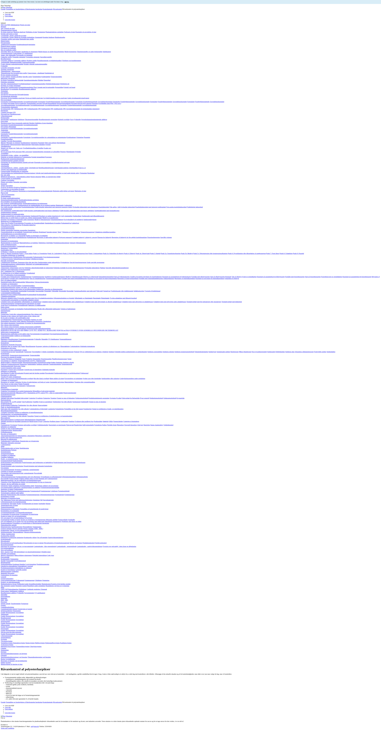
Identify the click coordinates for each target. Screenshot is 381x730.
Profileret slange (55, 421)
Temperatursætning (55, 364)
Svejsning (113, 398)
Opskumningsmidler (28, 62)
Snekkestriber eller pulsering (110, 378)
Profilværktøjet (5, 405)
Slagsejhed (47, 80)
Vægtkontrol (64, 421)
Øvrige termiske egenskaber (9, 75)
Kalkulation (4, 239)
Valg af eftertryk (237, 277)
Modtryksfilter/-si (6, 362)
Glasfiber (4, 141)
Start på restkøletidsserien (37, 278)
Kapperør (26, 384)
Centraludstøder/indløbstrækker (10, 293)
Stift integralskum (19, 552)
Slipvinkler (13, 503)
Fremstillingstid (23, 305)
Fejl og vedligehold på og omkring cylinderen (94, 352)
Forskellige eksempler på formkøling (12, 309)
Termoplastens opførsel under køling (12, 493)
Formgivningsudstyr (7, 578)
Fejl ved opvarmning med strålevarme (33, 521)
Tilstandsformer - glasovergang (10, 71)
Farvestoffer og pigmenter (24, 55)
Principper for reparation (8, 546)
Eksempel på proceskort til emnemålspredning (209, 278)
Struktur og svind (36, 319)
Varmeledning (36, 77)
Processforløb (5, 557)
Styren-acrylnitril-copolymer (34, 98)
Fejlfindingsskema (6, 432)
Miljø (2, 587)
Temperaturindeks (56, 77)
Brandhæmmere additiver (9, 593)
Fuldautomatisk (38, 257)
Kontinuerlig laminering (15, 537)
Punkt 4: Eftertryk (129, 253)
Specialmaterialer (48, 500)
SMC (6, 600)
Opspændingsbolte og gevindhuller (12, 232)
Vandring (71, 421)
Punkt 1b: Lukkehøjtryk (55, 253)
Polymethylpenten (23, 94)
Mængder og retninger (13, 143)
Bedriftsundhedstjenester (46, 168)
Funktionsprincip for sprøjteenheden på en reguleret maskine (36, 205)
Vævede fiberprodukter (14, 141)
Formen (3, 423)
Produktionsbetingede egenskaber (98, 398)
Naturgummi (17, 611)
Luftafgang (54, 491)
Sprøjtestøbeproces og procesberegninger (13, 234)
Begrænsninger (10, 612)
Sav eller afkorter (66, 402)
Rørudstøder (97, 298)
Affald (58, 177)
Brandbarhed (5, 89)
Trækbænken (57, 402)
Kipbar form (5, 437)
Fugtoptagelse (26, 157)
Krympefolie (180, 398)
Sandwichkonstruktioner (55, 537)
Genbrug (3, 180)
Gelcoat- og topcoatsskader (24, 546)
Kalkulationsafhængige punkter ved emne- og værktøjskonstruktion (22, 287)
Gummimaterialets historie (9, 609)
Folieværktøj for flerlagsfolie (131, 398)
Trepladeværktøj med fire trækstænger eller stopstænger (203, 302)
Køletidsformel (31, 237)
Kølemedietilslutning (30, 309)
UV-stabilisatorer (27, 53)
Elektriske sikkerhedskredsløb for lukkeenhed (39, 268)
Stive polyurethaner (7, 550)
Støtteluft (105, 421)
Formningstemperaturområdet (50, 487)
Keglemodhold (41, 294)
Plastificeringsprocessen (59, 359)
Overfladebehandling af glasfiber (33, 148)
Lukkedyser (75, 223)
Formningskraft (35, 491)
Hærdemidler (5, 119)
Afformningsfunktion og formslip (63, 298)
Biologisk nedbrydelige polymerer (63, 191)
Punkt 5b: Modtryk (187, 253)
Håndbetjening (17, 257)
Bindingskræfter (60, 37)
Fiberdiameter (70, 152)
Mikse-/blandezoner (245, 352)
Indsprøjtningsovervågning (21, 259)
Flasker (20, 384)
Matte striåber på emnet (57, 378)
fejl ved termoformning (19, 516)
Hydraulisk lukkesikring (92, 268)
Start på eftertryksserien (217, 277)
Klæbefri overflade (64, 119)
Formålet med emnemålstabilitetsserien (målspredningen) (156, 278)
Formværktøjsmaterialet (8, 580)
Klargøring (4, 369)
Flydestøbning (64, 262)
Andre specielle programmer (95, 262)
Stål (41, 500)
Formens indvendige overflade (27, 425)
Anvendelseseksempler (30, 102)
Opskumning (14, 559)
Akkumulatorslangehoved (9, 436)
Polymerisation (5, 43)
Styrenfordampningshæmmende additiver (94, 119)
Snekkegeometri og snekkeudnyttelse (12, 214)
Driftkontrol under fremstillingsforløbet (29, 584)
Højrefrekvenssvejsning (8, 646)
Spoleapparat (76, 402)
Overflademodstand (24, 84)
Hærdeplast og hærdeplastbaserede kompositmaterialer (36, 191)
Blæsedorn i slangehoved (43, 436)
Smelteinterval (49, 73)
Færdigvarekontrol (101, 543)
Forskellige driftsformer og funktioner (12, 255)
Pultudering (4, 537)
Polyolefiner (4, 93)
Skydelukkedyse (16, 225)
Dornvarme (17, 366)
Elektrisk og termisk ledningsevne (11, 157)
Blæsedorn (120, 425)
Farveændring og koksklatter (73, 378)
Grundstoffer (5, 37)
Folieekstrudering (6, 396)
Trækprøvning (30, 386)
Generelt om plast (9, 28)
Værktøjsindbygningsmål (24, 246)
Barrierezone (235, 352)
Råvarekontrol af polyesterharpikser (12, 543)
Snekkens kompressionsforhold (184, 352)
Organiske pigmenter (18, 57)
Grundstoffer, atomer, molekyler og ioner (13, 35)
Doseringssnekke (46, 359)
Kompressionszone (13, 364)
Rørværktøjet (5, 402)
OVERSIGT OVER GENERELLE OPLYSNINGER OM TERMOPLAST (94, 330)
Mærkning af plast (80, 191)
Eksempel (4, 184)
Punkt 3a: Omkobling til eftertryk (113, 253)
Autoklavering (10, 534)
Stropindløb (62, 291)
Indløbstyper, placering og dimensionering (49, 289)
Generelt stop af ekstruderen (33, 369)
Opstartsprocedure (6, 430)
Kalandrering (60, 409)
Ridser (3, 378)
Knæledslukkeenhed (28, 207)
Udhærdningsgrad (6, 116)
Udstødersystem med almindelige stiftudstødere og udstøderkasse (21, 302)
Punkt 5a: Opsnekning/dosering (171, 253)
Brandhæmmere (6, 59)
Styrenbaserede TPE (7, 109)
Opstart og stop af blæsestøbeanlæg (12, 428)
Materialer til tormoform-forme (10, 498)
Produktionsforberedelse (8, 246)
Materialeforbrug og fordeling (28, 243)
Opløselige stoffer (6, 57)
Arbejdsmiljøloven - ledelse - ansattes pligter (14, 168)
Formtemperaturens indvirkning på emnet (27, 303)
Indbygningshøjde (88, 425)
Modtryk (37, 219)
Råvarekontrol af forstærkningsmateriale (56, 543)
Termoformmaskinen (7, 453)
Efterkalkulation (81, 243)
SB (15, 330)
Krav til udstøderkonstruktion (44, 298)
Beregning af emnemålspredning (185, 278)
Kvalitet (11, 373)
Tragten (3, 359)
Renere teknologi (36, 177)
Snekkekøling (331, 352)
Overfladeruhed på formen (30, 503)
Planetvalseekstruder (69, 393)
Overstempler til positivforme (29, 514)
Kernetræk (14, 262)
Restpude (228, 277)
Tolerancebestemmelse (42, 282)
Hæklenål (4, 294)
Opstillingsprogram (7, 257)
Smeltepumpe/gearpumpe (9, 386)
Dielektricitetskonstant (53, 84)
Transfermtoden (16, 603)
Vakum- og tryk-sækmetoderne (19, 530)
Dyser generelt (144, 398)
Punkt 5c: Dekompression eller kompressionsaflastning (210, 253)
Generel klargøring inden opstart (11, 368)
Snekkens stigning (168, 352)
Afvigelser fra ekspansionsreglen (35, 323)
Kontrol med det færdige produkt (34, 373)
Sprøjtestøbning (6, 196)
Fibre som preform (50, 143)
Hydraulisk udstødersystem (25, 298)
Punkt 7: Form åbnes (272, 253)
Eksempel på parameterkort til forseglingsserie (357, 277)
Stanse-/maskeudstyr (156, 425)
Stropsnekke (37, 359)
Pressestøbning (27, 527)
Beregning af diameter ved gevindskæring (14, 661)
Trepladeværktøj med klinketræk (232, 302)
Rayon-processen (6, 152)
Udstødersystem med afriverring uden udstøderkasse (169, 302)
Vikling (3, 534)
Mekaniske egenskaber (8, 78)
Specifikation (5, 373)
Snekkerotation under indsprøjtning (49, 262)
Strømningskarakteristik (8, 393)
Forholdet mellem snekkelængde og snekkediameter (131, 352)
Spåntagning (5, 650)
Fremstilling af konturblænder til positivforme (34, 509)
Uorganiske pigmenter (33, 57)
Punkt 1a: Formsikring (40, 253)
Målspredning (30, 282)
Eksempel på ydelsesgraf (8, 375)
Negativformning (6, 464)
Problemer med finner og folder (71, 521)
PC (32, 330)
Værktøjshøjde (13, 248)
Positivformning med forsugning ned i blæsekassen (69, 462)
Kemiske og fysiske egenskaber (11, 85)
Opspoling (10, 412)
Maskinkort (4, 248)
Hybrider (78, 152)
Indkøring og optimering (8, 371)
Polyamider (11, 103)
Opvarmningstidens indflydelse (10, 487)
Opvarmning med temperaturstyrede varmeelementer (17, 473)
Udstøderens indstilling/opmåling (105, 232)
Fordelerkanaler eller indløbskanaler (122, 291)
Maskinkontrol (46, 584)
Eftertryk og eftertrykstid (90, 277)
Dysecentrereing (19, 223)
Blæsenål (4, 439)
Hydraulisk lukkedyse (29, 225)
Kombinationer (71, 137)
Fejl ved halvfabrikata (17, 518)
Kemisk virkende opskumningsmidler (35, 64)
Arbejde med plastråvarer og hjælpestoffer (14, 169)
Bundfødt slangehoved (22, 421)
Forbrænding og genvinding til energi (12, 189)
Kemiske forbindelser (28, 37)
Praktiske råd (43, 478)
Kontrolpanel (5, 353)
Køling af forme (15, 520)
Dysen (40, 421)
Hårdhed (40, 80)
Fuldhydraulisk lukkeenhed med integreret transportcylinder (53, 207)
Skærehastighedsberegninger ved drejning (14, 653)
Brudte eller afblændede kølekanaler (49, 309)
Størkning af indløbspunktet (36, 305)
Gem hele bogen (10, 20)
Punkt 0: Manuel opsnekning (10, 253)
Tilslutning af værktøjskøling (71, 232)
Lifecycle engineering (7, 194)
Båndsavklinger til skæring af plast (11, 664)
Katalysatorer (5, 591)
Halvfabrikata (61, 143)
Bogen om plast (25, 25)
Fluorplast (95, 103)
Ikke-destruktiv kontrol (8, 586)
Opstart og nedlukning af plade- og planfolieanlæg (107, 409)
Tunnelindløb (14, 291)
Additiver (21, 591)
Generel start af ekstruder (16, 369)
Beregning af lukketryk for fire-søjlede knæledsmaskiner (129, 237)
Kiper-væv (12, 148)
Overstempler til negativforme (10, 514)
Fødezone (4, 364)
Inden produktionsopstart (8, 244)
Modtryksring (33, 421)
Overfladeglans (13, 305)
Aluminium (36, 500)
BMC (2, 600)
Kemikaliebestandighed (26, 87)
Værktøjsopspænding (7, 227)
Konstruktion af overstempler (10, 511)
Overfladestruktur (6, 319)
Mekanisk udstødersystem (9, 298)
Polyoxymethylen (20, 103)
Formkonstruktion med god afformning (28, 477)
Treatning (53, 398)
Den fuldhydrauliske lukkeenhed (11, 207)
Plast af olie (4, 193)
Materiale (4, 494)
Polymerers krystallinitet (8, 48)
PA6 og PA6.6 (65, 330)
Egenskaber (4, 102)
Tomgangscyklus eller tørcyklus (28, 262)
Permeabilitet (59, 87)
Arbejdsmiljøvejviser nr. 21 (77, 168)
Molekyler (17, 37)
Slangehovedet (40, 419)
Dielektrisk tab (64, 84)
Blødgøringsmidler (16, 62)
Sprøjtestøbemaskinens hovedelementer (35, 203)
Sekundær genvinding (20, 182)
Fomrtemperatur (45, 491)
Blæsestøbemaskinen (7, 419)
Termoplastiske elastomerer (9, 107)
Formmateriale (5, 425)
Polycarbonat (87, 103)
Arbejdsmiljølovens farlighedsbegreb (12, 173)
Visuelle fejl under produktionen (11, 377)
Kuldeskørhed (45, 77)
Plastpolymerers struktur (8, 46)
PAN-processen (17, 152)
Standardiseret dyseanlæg (53, 223)
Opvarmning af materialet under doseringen (20, 219)
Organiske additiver (7, 60)
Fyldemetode (20, 580)
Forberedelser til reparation (9, 575)
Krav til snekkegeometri (259, 352)
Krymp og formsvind (44, 482)
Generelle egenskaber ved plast (10, 68)
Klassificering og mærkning (19, 171)
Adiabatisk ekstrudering (87, 346)
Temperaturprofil (67, 364)
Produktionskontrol (89, 543)
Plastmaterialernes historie (9, 30)
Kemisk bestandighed (38, 157)
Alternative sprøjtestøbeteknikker (11, 341)
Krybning (4, 80)
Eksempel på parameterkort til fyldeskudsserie (176, 277)
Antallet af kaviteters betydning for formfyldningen (146, 277)
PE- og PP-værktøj (15, 402)
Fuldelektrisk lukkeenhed (195, 207)
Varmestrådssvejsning (22, 646)
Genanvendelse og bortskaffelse (11, 178)
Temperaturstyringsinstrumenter (19, 355)
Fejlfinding (4, 252)
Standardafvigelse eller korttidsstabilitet (13, 282)
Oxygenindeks (13, 89)
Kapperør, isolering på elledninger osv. (48, 346)
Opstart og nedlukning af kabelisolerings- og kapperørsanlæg (53, 416)
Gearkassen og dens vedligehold (11, 350)
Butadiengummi (6, 618)
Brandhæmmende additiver (27, 89)
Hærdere (32, 123)
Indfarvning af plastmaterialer (10, 332)
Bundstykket (78, 425)
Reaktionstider (5, 559)
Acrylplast (4, 103)
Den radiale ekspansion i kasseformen (12, 323)
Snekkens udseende (42, 364)
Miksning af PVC (21, 393)
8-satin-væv (47, 148)
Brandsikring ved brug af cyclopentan (57, 586)
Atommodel (38, 37)
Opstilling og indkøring (8, 455)
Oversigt (48, 144)
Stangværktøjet (42, 405)
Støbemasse (7, 500)
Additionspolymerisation (8, 44)
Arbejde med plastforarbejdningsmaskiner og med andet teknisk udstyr (58, 173)
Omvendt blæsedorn (130, 425)
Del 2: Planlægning (18, 271)
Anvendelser (20, 612)
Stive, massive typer (7, 552)
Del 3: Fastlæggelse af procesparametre (13, 275)
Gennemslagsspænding (38, 84)
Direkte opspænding (7, 230)
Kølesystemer (5, 307)
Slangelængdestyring (15, 437)
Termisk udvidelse (16, 77)
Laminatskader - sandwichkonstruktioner (89, 546)
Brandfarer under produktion (36, 586)
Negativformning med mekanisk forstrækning (38, 466)
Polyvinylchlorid (6, 100)
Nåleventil (99, 291)
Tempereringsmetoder (7, 507)
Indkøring (10, 457)
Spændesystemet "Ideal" (54, 232)
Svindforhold (31, 273)
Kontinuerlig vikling (30, 537)
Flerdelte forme (112, 425)
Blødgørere (4, 339)
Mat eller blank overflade (41, 378)
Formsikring (98, 425)
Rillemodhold (22, 294)
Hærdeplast (4, 110)
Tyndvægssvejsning (7, 645)
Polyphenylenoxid (77, 103)
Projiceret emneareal (65, 237)
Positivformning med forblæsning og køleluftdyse (37, 462)
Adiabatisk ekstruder (48, 369)
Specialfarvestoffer (46, 57)
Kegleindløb (31, 291)
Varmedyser (107, 291)
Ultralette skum (46, 552)
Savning (8, 662)
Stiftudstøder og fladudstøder (84, 298)
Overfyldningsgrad (20, 561)
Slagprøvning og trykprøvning (29, 441)
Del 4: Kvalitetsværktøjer (9, 280)
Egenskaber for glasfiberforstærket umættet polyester (17, 162)
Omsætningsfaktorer (57, 219)
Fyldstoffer (4, 66)
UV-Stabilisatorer (53, 339)
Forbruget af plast (69, 32)
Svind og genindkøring (249, 277)
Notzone (76, 352)
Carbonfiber (4, 150)
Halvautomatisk (28, 257)
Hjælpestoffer (5, 118)
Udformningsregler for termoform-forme (13, 502)
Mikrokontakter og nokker (9, 205)
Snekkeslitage (77, 216)
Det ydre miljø (5, 175)
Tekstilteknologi (6, 146)
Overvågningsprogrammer (51, 257)
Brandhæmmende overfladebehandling (49, 60)
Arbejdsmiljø (5, 164)
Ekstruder (12, 344)
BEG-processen (27, 152)
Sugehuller (41, 503)
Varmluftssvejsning (7, 643)
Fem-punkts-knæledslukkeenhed (176, 207)
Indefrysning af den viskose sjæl (29, 316)
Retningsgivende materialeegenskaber (39, 328)
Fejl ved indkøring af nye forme (11, 521)
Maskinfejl (4, 573)
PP (11, 330)
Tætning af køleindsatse (68, 309)
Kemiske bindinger (49, 37)
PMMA (26, 330)
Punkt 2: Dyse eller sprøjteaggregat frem (75, 253)
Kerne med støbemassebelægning (21, 500)
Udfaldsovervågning (37, 259)
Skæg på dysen (10, 378)
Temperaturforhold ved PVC (27, 361)
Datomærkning (5, 311)
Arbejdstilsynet (33, 168)
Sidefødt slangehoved (7, 421)
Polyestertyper (5, 114)
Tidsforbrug (42, 243)
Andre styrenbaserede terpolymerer (78, 98)
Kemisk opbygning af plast (9, 34)
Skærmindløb (39, 291)
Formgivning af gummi (25, 609)
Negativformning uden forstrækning (12, 466)
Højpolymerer (5, 41)
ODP (2, 589)
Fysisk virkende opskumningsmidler (12, 64)
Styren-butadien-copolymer (16, 98)
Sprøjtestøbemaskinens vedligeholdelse (13, 264)
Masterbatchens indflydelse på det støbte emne (15, 334)
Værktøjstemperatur (38, 277)
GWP (6, 589)
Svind (2, 305)
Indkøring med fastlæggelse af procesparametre (15, 269)
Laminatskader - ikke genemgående (45, 546)
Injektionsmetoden (6, 532)
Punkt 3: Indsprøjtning (95, 253)
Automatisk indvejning (57, 382)
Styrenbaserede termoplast (9, 96)
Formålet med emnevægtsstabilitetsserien (74, 278)
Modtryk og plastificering (50, 218)
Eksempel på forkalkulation (9, 241)
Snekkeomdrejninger (89, 219)
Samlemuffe (85, 402)
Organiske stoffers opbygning (10, 39)
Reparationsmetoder (7, 545)
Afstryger (140, 425)
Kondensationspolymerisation (26, 44)
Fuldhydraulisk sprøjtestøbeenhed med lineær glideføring (41, 210)
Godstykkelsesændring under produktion (132, 378)
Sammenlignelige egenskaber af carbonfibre (46, 152)
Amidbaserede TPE (59, 109)
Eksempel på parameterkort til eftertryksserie (271, 277)
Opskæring (46, 398)
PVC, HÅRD (38, 330)
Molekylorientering (70, 51)
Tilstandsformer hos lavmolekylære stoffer (14, 73)
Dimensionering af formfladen (10, 509)
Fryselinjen (39, 398)
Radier (19, 503)
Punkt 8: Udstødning (286, 253)
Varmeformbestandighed (53, 278)
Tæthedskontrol (168, 425)
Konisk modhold (12, 294)
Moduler (3, 26)
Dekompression (45, 219)
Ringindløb (70, 291)
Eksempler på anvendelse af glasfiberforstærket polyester (52, 162)
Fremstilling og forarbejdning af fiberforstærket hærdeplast (24, 9)
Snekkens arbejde (68, 362)
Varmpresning (37, 527)
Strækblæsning (24, 448)
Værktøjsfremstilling (28, 286)
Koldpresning (5, 530)
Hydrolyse (16, 187)
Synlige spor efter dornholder (92, 378)
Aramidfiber (4, 153)
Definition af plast (31, 32)
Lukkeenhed (68, 205)
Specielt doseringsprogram (78, 262)
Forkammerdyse (66, 223)
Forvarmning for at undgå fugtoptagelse (20, 391)
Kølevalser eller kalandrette (9, 409)
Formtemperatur (69, 494)
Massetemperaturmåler (30, 362)
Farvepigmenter (29, 593)
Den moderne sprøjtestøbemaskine (11, 203)
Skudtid (3, 561)
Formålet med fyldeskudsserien (10, 277)
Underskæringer (52, 478)
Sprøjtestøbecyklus (7, 250)
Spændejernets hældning (30, 232)
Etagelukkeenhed (103, 207)
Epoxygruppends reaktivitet (20, 123)
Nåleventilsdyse (6, 225)
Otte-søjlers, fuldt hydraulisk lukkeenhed (122, 207)
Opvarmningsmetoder (7, 469)
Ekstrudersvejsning (19, 643)
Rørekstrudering (6, 400)
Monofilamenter (30, 346)
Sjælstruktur (27, 319)
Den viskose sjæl (36, 314)
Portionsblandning (6, 564)
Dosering (4, 219)
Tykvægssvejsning (6, 641)
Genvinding (10, 180)
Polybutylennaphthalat (64, 103)
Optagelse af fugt (6, 482)
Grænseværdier (5, 171)
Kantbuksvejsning (65, 643)
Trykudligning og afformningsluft (51, 477)
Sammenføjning (6, 637)
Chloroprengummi (6, 636)
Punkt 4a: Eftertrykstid (143, 253)
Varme (69, 359)
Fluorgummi (5, 628)
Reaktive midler (32, 60)
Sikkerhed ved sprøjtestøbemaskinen (37, 264)
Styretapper (13, 425)
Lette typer (50, 555)
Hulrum (48, 503)
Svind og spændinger (45, 402)
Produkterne (4, 344)
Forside (3, 9)
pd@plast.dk (35, 726)
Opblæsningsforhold (81, 398)
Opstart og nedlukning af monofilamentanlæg (28, 412)
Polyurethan (4, 127)
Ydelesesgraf (84, 373)
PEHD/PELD (5, 330)
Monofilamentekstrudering (9, 411)
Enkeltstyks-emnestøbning (9, 566)
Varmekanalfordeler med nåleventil (85, 291)
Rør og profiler (12, 346)
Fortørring (29, 359)
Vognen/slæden (118, 421)
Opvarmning (5, 468)
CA (30, 330)
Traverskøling (36, 352)
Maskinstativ (60, 205)
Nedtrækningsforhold (156, 398)
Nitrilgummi (4, 614)
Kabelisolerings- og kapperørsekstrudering (14, 414)
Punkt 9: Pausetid (298, 253)
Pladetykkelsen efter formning (16, 494)
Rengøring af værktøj (7, 382)
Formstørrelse (5, 503)
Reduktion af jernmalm (27, 187)
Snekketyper (212, 352)
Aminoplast (4, 130)
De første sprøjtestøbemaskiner (10, 198)
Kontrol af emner (6, 516)
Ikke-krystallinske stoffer (8, 50)
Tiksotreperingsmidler (31, 119)
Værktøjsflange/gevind (8, 352)
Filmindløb (47, 291)
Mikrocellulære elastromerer (23, 555)
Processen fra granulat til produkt (11, 357)
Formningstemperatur (23, 491)
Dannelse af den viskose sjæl (10, 316)
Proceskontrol (49, 373)
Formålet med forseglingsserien (295, 277)
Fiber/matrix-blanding (38, 144)
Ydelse (23, 366)
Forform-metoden (6, 528)
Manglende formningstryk (53, 521)
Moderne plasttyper (19, 32)
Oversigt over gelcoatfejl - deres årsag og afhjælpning (119, 546)
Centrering (18, 382)
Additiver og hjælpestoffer (22, 336)
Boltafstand (42, 232)
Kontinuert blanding (19, 564)
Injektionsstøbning (6, 611)
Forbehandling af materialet (9, 389)
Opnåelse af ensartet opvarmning (11, 471)
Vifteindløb (54, 291)
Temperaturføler (35, 355)
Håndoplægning (6, 527)
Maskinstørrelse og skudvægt (10, 243)
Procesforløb (38, 473)
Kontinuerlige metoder (8, 536)
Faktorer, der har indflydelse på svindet (13, 484)
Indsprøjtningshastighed (106, 277)
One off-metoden (42, 537)
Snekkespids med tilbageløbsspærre (93, 216)
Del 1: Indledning (6, 271)
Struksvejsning (30, 643)
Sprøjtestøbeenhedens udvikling (29, 200)
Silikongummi (5, 625)
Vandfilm (36, 402)
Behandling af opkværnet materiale (44, 391)
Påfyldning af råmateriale (14, 359)
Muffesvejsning (40, 643)
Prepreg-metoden (17, 528)
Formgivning (5, 314)
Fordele (3, 612)
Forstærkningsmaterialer (26, 339)
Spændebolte (19, 352)
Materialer (4, 312)
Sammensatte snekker (223, 352)
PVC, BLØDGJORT (49, 330)
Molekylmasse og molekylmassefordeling (51, 51)
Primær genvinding (7, 182)
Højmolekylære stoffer (27, 39)
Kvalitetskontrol (12, 439)
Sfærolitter (4, 51)
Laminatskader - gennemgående (66, 546)
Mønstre (3, 143)
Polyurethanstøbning (7, 548)
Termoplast (4, 91)
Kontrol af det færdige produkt (60, 584)
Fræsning (4, 655)
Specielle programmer (7, 260)
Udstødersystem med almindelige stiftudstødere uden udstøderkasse (63, 302)
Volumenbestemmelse (201, 352)
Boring (3, 659)
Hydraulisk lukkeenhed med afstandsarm (85, 207)
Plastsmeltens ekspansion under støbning (13, 321)
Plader (23, 346)
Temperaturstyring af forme (9, 505)
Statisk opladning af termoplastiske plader (21, 486)
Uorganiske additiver (20, 60)
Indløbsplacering (139, 291)
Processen (18, 344)
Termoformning (6, 452)
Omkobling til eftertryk (232, 278)
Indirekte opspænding (20, 230)
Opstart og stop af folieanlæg (66, 398)
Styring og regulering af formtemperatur (33, 520)
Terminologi (41, 32)
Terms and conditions (7, 728)
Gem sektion (9, 16)
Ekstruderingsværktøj (44, 362)
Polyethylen (4, 94)
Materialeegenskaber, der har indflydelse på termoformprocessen (21, 480)
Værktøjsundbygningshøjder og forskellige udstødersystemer (20, 300)
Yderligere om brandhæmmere (71, 60)
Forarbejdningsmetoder (16, 102)
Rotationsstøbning (6, 523)
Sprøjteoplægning (16, 527)
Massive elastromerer (7, 555)
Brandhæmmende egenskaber (48, 119)
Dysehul (10, 223)
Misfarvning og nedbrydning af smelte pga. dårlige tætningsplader (21, 218)
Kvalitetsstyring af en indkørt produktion (13, 273)
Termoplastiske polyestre (34, 103)
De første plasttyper (7, 32)
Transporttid (10, 561)
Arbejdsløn (49, 243)
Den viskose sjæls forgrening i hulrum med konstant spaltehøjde (21, 327)
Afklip (111, 421)
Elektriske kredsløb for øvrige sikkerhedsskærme (69, 268)
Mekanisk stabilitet (52, 520)
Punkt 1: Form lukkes (26, 253)
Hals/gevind (70, 425)
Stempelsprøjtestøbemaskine (9, 200)
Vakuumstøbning (18, 532)
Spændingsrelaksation (31, 80)
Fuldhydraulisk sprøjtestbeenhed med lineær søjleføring (77, 210)
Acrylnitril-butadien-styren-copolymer (55, 98)
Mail (28, 726)
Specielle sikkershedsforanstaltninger (117, 268)
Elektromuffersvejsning (52, 643)
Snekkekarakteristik (7, 366)
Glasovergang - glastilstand (35, 73)
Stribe (2, 446)
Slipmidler (44, 339)
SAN (18, 330)
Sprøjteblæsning (6, 450)
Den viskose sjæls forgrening (10, 325)
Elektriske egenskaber (7, 82)
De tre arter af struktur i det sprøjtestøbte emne (15, 318)
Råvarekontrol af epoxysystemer (34, 543)
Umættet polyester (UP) (8, 112)
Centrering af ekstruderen (131, 421)
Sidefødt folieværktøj (7, 398)
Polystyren (4, 98)
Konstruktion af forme (8, 496)
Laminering (51, 409)
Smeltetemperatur (26, 277)
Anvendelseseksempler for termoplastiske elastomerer (83, 109)
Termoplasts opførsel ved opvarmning (46, 486)
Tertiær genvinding (7, 185)
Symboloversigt (19, 419)
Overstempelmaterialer (8, 512)
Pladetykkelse (12, 491)
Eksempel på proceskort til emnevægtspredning (102, 278)
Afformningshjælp (82, 477)
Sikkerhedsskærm (30, 419)
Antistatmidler (5, 62)
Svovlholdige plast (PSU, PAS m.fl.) (109, 103)
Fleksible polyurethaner (8, 553)
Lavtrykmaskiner (31, 564)
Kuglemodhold (32, 294)
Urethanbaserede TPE (34, 109)
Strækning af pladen (7, 489)
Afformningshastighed (69, 477)
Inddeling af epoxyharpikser (44, 123)
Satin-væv (19, 148)
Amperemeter (5, 355)
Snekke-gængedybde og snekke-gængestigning (15, 216)
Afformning (9, 475)
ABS (21, 330)
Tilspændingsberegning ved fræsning (39, 657)
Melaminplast (5, 135)
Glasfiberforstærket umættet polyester (12, 160)
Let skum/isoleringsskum (33, 552)
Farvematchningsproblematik (59, 334)
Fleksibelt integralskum (39, 555)
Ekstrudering (5, 343)
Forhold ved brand (69, 87)
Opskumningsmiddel (7, 336)
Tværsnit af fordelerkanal (152, 291)
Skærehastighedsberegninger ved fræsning (14, 657)
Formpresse (24, 603)
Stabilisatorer (107, 51)
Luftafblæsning (5, 262)
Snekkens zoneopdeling (154, 352)
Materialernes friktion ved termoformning (25, 482)
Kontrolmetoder (48, 9)
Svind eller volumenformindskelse (20, 314)
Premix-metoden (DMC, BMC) (33, 528)
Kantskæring (88, 409)
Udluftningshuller (42, 425)
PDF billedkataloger (13, 25)
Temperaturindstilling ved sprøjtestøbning (14, 328)
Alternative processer (14, 443)
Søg (2, 28)
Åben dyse (4, 223)
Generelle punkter (21, 570)
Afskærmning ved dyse (17, 268)
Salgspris (73, 243)
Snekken (111, 352)
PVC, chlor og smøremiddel (54, 393)
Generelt (3, 577)
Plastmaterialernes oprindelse (55, 32)
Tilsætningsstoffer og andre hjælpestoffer (89, 51)
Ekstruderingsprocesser (8, 394)
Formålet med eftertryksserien (200, 277)
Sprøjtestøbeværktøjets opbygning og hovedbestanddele (18, 289)
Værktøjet (4, 412)
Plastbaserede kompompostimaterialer (12, 159)
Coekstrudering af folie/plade (38, 409)
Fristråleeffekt (5, 291)
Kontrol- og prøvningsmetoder (10, 582)
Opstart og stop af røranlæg (97, 402)
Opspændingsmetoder (7, 228)
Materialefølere (69, 382)
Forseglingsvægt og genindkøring (331, 277)
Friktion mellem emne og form (28, 478)
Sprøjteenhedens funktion (9, 212)
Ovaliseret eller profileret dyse (84, 421)
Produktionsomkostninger (61, 243)
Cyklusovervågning (7, 259)
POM (58, 330)
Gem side (8, 14)
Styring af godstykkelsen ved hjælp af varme (36, 382)
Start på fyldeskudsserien (122, 277)
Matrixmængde (26, 144)
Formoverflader (14, 478)
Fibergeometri (5, 144)
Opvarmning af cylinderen (9, 361)
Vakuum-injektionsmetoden (32, 532)
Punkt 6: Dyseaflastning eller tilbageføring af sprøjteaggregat (247, 253)
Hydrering (10, 187)
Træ (2, 500)
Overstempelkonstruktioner (23, 512)
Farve (72, 119)
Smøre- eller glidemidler (8, 55)
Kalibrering (28, 402)
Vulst (23, 402)
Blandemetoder (5, 562)
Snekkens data (289, 352)
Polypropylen (13, 94)
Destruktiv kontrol (21, 586)
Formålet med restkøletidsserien (19, 278)
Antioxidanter (17, 53)
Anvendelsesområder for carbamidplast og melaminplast (48, 137)
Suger (24, 359)
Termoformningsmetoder (26, 459)
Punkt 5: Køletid (155, 253)
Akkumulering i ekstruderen (26, 436)
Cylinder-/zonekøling (47, 352)
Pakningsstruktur (17, 319)
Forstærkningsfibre (7, 139)
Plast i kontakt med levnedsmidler (44, 87)
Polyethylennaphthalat (49, 103)
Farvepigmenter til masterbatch (39, 334)
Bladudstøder (105, 298)
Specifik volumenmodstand (9, 84)
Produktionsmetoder (43, 564)
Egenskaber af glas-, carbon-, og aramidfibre (15, 155)
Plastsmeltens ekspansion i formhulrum (39, 321)
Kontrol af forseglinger (8, 570)
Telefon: (42, 726)
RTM (31, 530)
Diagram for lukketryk (104, 237)
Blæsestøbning (65, 346)
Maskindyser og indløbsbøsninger (11, 221)
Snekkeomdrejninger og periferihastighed (67, 373)
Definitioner (22, 589)
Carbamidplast (5, 132)
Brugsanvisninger (29, 173)
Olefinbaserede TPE (20, 109)
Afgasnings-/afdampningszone (64, 352)
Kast (6, 305)
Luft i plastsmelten (67, 216)
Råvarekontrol (57, 9)
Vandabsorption (13, 87)
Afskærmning (5, 268)
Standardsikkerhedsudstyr (9, 266)
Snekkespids (271, 352)
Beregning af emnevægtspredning (128, 278)
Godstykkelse (15, 441)
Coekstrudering (75, 346)
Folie (19, 346)
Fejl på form (28, 518)
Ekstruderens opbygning (8, 348)
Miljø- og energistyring (49, 177)
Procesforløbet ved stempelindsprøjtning (13, 202)
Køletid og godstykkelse (8, 237)
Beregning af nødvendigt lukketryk (48, 237)
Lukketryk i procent (91, 237)
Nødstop (102, 268)
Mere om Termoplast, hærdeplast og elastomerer (23, 51)
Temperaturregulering (7, 303)
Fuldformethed (18, 489)
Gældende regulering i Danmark (37, 589)
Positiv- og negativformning (9, 459)
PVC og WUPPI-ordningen (9, 191)
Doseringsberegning (153, 237)
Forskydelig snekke (320, 352)
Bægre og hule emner (11, 384)
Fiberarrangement (15, 144)
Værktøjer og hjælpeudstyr (9, 284)
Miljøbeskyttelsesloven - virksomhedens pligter (15, 177)
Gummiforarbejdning (7, 607)
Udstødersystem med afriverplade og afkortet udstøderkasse (102, 302)
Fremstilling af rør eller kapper (73, 409)
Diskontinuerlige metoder (9, 525)
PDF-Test (4, 25)
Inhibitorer (21, 119)
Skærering (146, 425)
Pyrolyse (3, 187)
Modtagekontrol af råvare (9, 584)
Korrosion (48, 157)
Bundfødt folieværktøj (21, 398)
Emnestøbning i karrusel (25, 566)
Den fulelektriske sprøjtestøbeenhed (12, 210)
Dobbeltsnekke (280, 352)
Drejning (3, 652)
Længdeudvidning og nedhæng (30, 487)
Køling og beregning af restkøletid (37, 235)
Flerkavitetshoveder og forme (10, 448)
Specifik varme (27, 77)
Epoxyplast (4, 121)
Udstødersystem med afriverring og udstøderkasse (137, 302)
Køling (53, 362)
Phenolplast (12, 127)
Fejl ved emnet (5, 518)
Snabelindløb (23, 291)
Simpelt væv (5, 148)
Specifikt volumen (166, 237)
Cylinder (24, 350)
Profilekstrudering (6, 403)
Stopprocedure (17, 430)
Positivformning (18, 461)
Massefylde (4, 87)
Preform (13, 450)
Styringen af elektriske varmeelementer (27, 469)
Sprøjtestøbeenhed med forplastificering (107, 210)
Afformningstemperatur (8, 477)
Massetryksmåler (17, 362)
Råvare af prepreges (76, 543)
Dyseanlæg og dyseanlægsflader (34, 223)
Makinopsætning (6, 571)
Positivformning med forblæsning (11, 462)
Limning (3, 648)
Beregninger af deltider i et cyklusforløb (13, 235)
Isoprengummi (5, 621)
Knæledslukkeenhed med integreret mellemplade (150, 207)
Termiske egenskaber (7, 69)
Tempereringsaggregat (87, 232)
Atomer (11, 37)
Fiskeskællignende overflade (24, 378)
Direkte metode (5, 603)
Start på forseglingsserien (313, 277)
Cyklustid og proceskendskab (17, 252)
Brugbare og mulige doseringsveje (50, 216)
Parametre (87, 137)
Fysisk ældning (5, 77)
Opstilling (4, 457)
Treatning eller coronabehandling (11, 286)
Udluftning (38, 580)
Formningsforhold (6, 461)
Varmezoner (28, 352)
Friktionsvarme (40, 361)
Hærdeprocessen (15, 114)
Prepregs (63, 152)
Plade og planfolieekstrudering (10, 407)
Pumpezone (23, 364)
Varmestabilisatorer (7, 53)
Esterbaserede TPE (47, 109)
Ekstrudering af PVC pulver (36, 393)
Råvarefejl (11, 573)
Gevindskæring (10, 659)
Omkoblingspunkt (77, 277)
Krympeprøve (21, 386)
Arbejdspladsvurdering (61, 168)
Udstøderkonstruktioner (8, 296)
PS (13, 330)
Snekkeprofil (35, 216)
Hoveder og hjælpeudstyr (9, 434)
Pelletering (4, 346)
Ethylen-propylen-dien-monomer (11, 632)
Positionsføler (98, 421)
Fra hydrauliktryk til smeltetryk (73, 219)
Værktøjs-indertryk (78, 237)
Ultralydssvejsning (35, 646)
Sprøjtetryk (48, 277)
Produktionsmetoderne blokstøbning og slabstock (16, 568)
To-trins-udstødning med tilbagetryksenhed (123, 298)
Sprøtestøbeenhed (6, 209)
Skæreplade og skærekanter (57, 425)
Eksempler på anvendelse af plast (85, 32)
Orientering (79, 137)
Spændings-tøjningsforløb (15, 80)
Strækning (59, 362)
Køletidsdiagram (21, 237)
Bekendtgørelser (13, 589)
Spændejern (31, 230)
